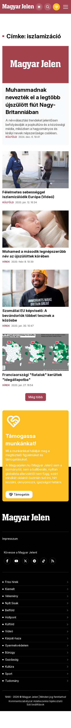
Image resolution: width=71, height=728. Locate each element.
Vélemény (11, 596)
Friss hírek (11, 582)
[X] (25, 561)
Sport (8, 673)
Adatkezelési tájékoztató (48, 701)
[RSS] (52, 561)
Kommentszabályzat (21, 701)
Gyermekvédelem (16, 645)
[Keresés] (47, 6)
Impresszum (10, 538)
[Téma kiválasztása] (39, 6)
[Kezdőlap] (18, 7)
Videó (9, 631)
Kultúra (9, 666)
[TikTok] (43, 561)
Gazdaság (11, 659)
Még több (35, 397)
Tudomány (12, 680)
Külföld (9, 624)
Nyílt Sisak (11, 603)
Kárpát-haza (13, 638)
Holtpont (10, 617)
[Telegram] (34, 561)
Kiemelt (10, 589)
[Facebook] (7, 561)
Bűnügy (10, 652)
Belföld (9, 610)
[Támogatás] (56, 6)
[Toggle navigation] (65, 6)
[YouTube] (16, 561)
